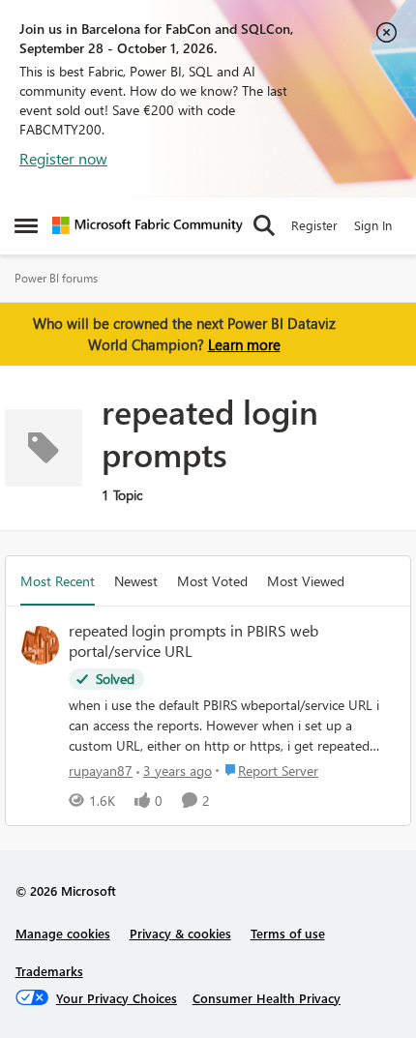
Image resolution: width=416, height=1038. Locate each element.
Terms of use (288, 933)
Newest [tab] (136, 581)
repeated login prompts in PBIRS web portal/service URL (193, 641)
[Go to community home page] (147, 225)
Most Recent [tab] (57, 581)
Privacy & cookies (180, 933)
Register (314, 225)
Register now (63, 158)
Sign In (373, 225)
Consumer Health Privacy (267, 998)
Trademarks (49, 971)
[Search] (264, 225)
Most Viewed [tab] (305, 581)
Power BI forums (56, 278)
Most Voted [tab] (212, 581)
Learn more (244, 344)
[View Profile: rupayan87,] (39, 645)
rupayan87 (101, 770)
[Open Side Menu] (26, 225)
